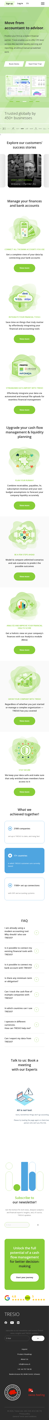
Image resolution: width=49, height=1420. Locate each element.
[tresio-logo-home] (24, 1314)
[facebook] (6, 1322)
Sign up (9, 3)
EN (27, 3)
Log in (20, 3)
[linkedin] (18, 1322)
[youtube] (12, 1322)
